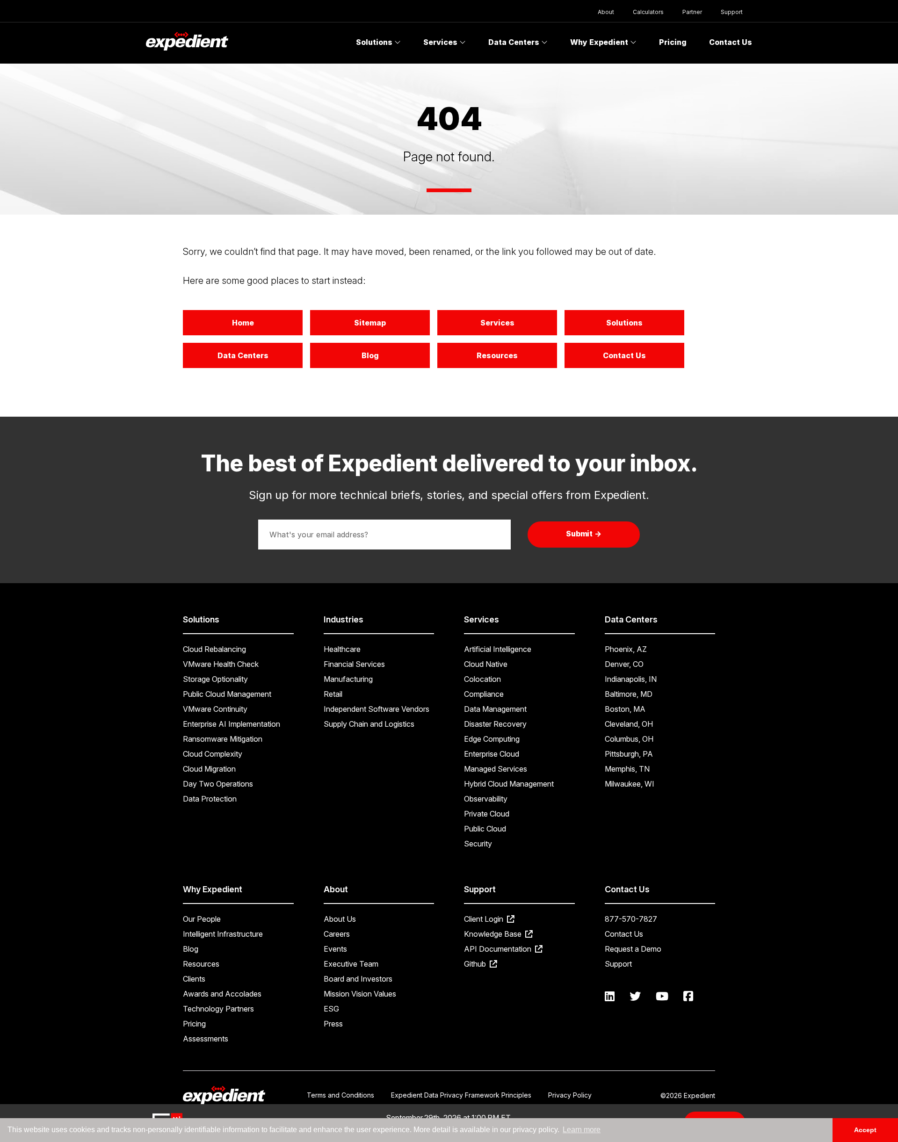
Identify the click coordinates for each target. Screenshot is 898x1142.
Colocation (482, 679)
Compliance (484, 694)
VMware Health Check (221, 664)
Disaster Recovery (495, 724)
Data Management (495, 709)
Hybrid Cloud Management (509, 783)
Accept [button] (865, 1130)
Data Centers (514, 42)
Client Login (484, 919)
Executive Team (351, 964)
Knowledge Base (493, 934)
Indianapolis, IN (631, 679)
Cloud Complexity (212, 754)
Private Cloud (486, 813)
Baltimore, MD (628, 694)
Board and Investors (358, 978)
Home (243, 322)
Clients (194, 978)
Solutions (375, 42)
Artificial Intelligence (497, 649)
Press (333, 1023)
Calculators (648, 11)
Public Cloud (485, 828)
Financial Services (354, 664)
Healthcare (342, 649)
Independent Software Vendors (376, 709)
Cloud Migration (209, 768)
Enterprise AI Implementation (231, 724)
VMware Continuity (215, 709)
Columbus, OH (629, 739)
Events (335, 949)
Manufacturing (348, 679)
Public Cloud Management (227, 694)
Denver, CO (624, 664)
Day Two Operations (218, 783)
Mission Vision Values (360, 993)
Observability (485, 798)
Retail (333, 694)
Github (476, 964)
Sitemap (370, 322)
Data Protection (210, 798)
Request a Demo (633, 949)
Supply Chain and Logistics (369, 724)
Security (478, 843)
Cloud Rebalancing (214, 649)
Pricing (673, 42)
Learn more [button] (582, 1130)
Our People (202, 919)
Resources (497, 355)
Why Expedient (600, 42)
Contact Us (730, 42)
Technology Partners (218, 1008)
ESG (331, 1008)
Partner (692, 11)
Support (732, 11)
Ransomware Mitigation (222, 739)
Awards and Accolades (222, 993)
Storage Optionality (215, 679)
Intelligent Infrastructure (223, 934)
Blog (370, 355)
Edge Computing (492, 739)
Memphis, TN (627, 768)
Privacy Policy (570, 1095)
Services (441, 42)
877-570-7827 (631, 919)
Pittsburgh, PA (629, 754)
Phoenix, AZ (626, 649)
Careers (337, 934)
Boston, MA (625, 709)
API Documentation (498, 949)
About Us (340, 919)
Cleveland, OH (629, 724)
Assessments (205, 1038)
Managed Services (495, 768)
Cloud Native (485, 664)
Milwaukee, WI (629, 783)
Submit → (584, 533)
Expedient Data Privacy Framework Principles (461, 1095)
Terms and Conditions (340, 1095)
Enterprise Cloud (491, 754)
